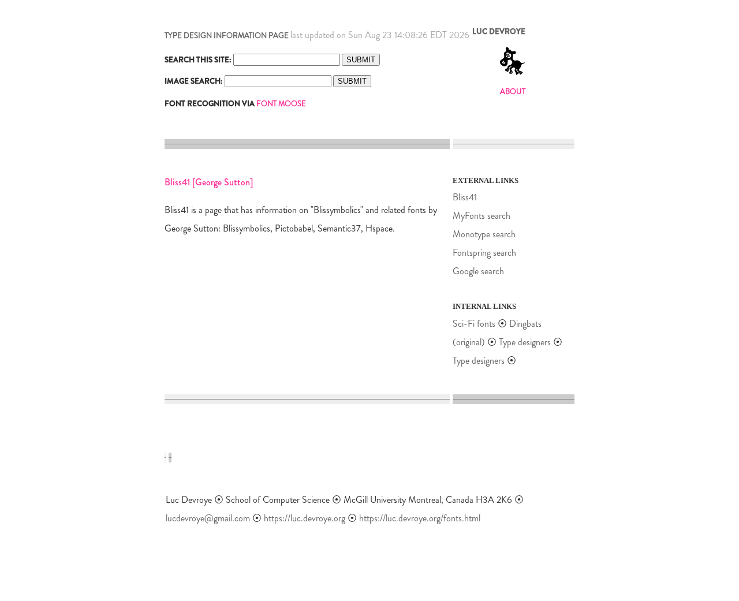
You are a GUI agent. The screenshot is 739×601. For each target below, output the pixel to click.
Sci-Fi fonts (474, 323)
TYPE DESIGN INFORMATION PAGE (227, 35)
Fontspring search (484, 252)
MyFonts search (481, 215)
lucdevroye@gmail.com (208, 518)
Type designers (525, 342)
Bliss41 (465, 197)
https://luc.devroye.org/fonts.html (419, 518)
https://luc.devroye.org (304, 518)
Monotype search (484, 234)
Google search (478, 271)
